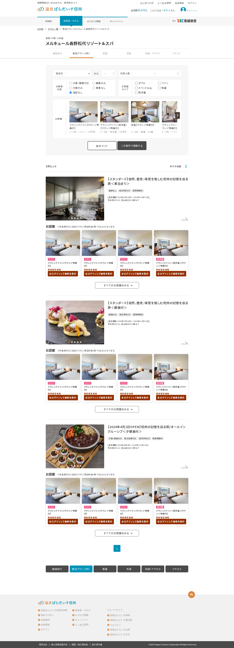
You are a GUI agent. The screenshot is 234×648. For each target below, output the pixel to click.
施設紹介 (57, 53)
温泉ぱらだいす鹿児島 (121, 620)
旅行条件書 (97, 644)
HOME (48, 21)
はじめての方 (147, 3)
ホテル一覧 (53, 28)
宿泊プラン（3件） (81, 53)
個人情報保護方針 (59, 644)
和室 (164, 88)
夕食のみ (78, 88)
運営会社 (43, 644)
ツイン (165, 83)
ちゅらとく (115, 625)
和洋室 (142, 92)
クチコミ (176, 53)
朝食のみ (101, 83)
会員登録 (179, 3)
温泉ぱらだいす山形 (120, 629)
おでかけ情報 (94, 21)
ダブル (141, 83)
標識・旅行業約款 (80, 644)
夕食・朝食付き (81, 83)
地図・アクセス (152, 53)
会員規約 (45, 620)
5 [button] (80, 218)
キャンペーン (116, 21)
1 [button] (69, 218)
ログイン (192, 3)
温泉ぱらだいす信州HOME (54, 610)
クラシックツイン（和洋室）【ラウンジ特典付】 (171, 264)
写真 (129, 53)
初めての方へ (47, 615)
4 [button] (77, 218)
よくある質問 (164, 3)
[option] (84, 117)
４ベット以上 (145, 88)
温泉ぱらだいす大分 (120, 634)
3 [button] (75, 218)
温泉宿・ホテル (71, 21)
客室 (105, 53)
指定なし (78, 92)
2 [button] (72, 218)
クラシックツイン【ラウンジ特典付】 (62, 264)
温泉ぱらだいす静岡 (120, 615)
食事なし (101, 88)
